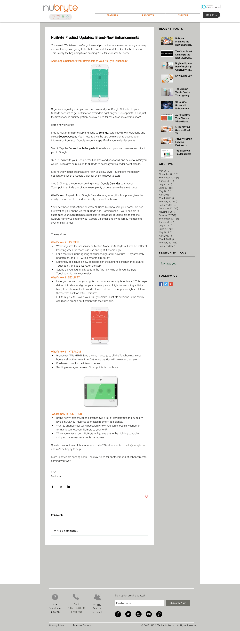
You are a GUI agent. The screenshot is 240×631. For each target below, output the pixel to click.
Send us (97, 608)
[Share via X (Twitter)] (60, 486)
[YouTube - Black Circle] (149, 614)
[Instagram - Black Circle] (139, 614)
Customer (56, 476)
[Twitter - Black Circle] (128, 614)
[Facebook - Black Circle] (118, 614)
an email (97, 612)
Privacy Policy (56, 625)
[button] (183, 13)
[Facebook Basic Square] (161, 284)
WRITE (97, 604)
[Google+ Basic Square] (171, 284)
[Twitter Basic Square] (166, 284)
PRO (53, 471)
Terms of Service (82, 625)
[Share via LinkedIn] (68, 486)
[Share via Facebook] (52, 486)
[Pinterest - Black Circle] (159, 614)
